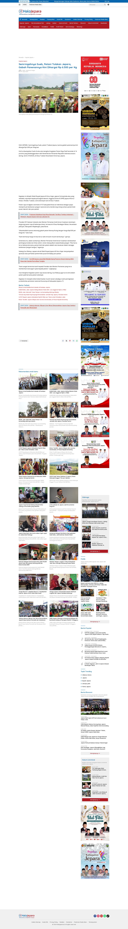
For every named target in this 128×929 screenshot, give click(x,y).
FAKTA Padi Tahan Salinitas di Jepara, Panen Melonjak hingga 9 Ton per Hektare (62, 477)
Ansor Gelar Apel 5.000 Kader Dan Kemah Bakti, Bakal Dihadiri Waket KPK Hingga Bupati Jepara (87, 614)
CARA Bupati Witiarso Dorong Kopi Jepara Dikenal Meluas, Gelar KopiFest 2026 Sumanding (95, 725)
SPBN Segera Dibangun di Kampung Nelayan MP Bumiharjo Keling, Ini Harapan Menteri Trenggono (64, 619)
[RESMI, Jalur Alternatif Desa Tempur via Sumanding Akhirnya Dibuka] (33, 410)
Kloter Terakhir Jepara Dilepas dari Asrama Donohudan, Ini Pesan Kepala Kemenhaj (43, 299)
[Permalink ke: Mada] (20, 71)
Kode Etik (59, 19)
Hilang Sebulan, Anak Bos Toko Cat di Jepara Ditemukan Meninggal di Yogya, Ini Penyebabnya (99, 777)
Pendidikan (45, 27)
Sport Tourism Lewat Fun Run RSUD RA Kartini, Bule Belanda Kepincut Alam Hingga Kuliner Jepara (99, 528)
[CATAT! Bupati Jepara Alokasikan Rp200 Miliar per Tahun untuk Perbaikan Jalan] (33, 438)
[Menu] (20, 4)
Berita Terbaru (74, 23)
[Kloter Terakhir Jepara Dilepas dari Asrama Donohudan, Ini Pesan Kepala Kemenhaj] (64, 438)
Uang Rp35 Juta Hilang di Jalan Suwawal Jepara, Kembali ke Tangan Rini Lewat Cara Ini (99, 792)
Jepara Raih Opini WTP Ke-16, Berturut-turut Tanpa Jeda (93, 718)
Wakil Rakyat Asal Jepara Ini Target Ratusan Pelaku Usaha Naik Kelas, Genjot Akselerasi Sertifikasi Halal (94, 737)
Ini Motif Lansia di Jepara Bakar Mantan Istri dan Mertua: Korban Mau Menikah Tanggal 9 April (99, 785)
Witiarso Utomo (86, 675)
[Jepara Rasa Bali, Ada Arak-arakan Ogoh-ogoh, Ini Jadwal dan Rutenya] (33, 523)
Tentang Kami (34, 19)
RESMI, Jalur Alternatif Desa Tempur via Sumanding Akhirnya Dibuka (39, 292)
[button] (105, 4)
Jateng (48, 23)
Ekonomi (83, 23)
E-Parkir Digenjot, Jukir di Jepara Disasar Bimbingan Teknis (97, 664)
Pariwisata (36, 27)
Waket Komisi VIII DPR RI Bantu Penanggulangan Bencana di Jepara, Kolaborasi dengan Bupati (95, 646)
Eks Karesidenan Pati (37, 23)
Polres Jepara (86, 686)
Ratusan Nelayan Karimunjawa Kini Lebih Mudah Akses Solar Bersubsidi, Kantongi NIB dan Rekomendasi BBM (33, 563)
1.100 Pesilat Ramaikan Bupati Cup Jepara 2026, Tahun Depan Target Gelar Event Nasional (100, 536)
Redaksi (42, 19)
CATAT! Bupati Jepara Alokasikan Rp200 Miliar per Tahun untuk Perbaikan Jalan (42, 297)
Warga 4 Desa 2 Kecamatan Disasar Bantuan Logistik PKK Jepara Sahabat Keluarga (63, 592)
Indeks (25, 4)
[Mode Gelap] (108, 4)
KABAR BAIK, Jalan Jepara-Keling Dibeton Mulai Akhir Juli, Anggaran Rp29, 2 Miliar (42, 290)
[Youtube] (101, 916)
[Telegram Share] (73, 340)
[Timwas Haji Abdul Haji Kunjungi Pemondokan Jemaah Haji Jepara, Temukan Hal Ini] (64, 410)
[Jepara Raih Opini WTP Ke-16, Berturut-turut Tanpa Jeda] (95, 707)
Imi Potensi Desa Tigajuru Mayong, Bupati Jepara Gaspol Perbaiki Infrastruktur (97, 658)
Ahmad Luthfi (86, 683)
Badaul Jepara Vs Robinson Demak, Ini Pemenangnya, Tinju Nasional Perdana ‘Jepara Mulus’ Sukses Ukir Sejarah (99, 544)
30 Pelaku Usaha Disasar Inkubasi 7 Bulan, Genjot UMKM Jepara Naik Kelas (93, 731)
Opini (29, 27)
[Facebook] (95, 916)
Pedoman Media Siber (35, 4)
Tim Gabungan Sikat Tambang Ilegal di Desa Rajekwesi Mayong (99, 769)
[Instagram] (98, 916)
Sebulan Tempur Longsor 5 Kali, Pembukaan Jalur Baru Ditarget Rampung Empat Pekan (62, 562)
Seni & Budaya (70, 27)
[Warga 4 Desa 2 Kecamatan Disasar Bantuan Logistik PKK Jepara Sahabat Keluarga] (64, 582)
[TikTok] (107, 916)
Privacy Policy (89, 19)
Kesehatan (104, 23)
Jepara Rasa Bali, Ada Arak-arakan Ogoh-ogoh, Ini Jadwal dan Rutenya (33, 534)
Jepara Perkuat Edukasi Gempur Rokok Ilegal (94, 743)
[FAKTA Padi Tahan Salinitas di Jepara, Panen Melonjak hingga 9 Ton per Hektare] (64, 467)
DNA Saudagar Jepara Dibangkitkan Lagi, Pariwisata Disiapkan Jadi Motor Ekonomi (93, 748)
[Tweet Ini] (66, 340)
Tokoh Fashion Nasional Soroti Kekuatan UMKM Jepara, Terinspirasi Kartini (32, 477)
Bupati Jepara (86, 681)
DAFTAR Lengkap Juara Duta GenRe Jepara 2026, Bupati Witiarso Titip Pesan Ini (96, 633)
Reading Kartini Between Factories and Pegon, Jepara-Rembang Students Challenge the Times (102, 614)
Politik (52, 27)
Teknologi (79, 27)
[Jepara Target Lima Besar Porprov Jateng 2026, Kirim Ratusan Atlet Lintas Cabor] (95, 511)
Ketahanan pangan (30, 70)
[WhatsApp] (104, 916)
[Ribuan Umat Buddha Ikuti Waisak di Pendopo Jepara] (33, 381)
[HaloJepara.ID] (30, 12)
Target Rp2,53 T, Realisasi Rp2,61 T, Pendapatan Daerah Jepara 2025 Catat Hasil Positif (33, 592)
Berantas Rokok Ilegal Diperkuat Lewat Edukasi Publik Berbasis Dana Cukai (96, 652)
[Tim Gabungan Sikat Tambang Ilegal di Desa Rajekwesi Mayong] (86, 769)
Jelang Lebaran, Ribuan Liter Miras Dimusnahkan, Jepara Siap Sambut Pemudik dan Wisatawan (33, 619)
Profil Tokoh (59, 27)
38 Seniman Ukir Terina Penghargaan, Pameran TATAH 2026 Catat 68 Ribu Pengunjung (95, 639)
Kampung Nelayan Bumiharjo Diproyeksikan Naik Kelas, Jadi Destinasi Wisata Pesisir (62, 534)
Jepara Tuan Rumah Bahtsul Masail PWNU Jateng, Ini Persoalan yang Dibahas (31, 505)
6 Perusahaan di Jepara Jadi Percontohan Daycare (62, 505)
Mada (23, 70)
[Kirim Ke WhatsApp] (77, 340)
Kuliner (55, 23)
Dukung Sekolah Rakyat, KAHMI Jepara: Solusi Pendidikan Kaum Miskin (86, 599)
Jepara (84, 678)
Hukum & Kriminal (93, 23)
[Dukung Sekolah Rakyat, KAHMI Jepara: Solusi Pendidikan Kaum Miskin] (87, 592)
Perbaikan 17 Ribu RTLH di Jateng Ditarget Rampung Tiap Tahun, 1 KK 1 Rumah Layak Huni (101, 599)
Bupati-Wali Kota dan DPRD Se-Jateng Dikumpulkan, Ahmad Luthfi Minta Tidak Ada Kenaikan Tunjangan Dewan (94, 584)
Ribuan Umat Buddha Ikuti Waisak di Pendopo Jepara (34, 287)
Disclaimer (68, 19)
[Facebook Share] (63, 340)
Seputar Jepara (24, 23)
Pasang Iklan (51, 19)
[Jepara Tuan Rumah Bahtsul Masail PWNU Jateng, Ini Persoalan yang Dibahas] (33, 495)
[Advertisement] (64, 42)
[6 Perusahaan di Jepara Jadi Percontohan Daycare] (64, 495)
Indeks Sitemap (77, 19)
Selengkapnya (94, 551)
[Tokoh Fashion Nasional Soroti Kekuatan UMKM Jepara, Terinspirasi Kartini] (33, 467)
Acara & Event (63, 23)
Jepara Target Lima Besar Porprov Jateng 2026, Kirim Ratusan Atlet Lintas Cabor (94, 522)
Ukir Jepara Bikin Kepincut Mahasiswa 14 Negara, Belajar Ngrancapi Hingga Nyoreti (75, 1)
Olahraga (22, 27)
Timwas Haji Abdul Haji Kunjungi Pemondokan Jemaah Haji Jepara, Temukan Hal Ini (43, 294)
